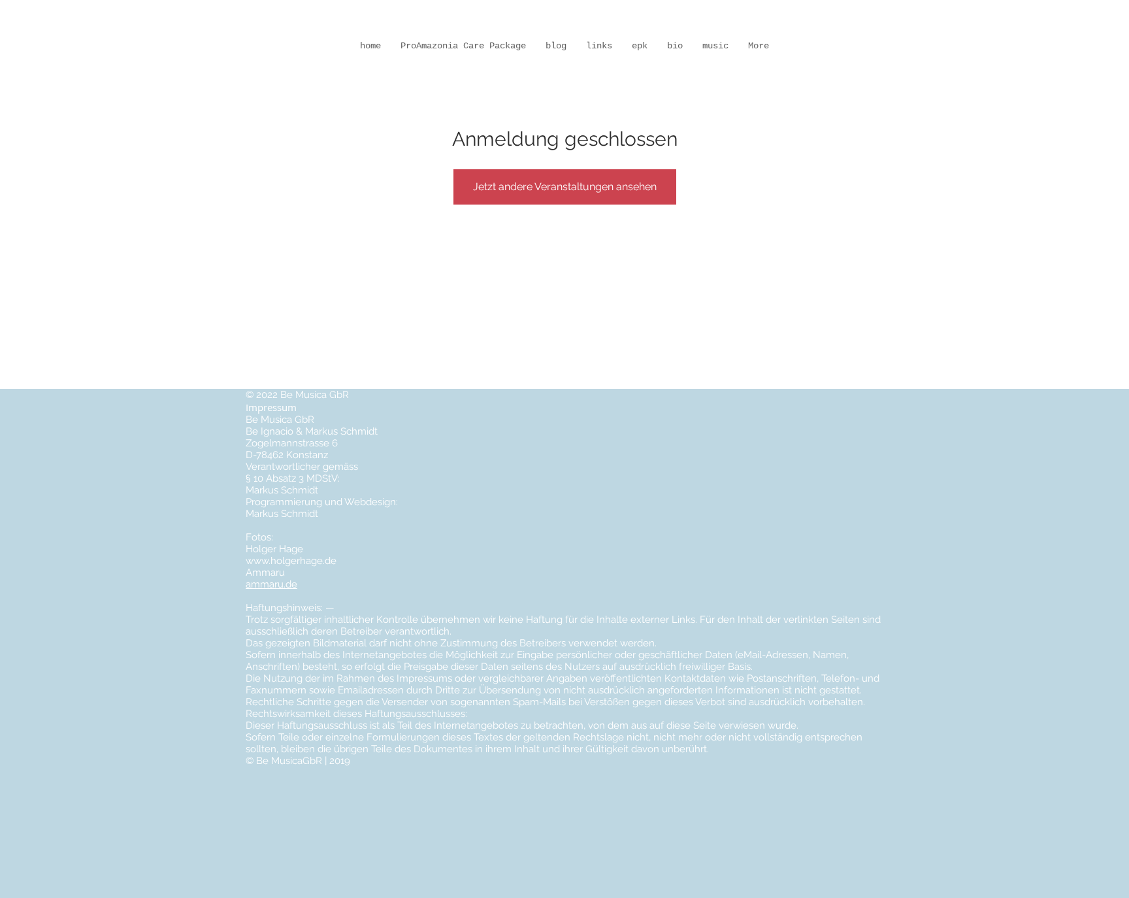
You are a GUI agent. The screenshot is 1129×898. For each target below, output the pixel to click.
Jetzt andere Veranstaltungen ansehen (565, 186)
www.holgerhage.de (291, 561)
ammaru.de (271, 584)
